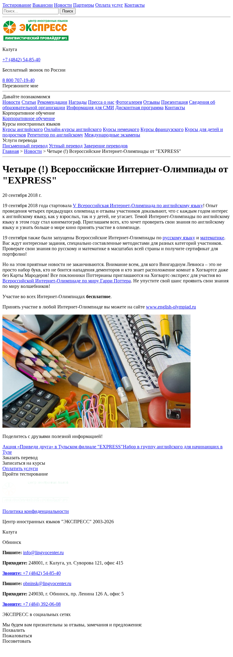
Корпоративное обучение (28, 118)
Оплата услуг (109, 5)
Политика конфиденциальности (35, 511)
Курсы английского (22, 129)
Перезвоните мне (20, 85)
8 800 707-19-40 (18, 80)
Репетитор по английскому (55, 134)
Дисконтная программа (139, 107)
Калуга (9, 49)
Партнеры (83, 5)
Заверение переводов (106, 145)
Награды (78, 102)
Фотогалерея (129, 102)
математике (212, 237)
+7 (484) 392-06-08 (31, 604)
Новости (63, 5)
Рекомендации (52, 102)
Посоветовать (16, 641)
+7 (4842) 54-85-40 (21, 59)
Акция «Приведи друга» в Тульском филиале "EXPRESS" (62, 446)
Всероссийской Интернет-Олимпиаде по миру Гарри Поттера (66, 280)
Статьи (29, 102)
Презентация (174, 102)
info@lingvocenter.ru (43, 552)
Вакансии (42, 5)
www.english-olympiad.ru (171, 306)
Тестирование (16, 5)
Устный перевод (66, 145)
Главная (10, 151)
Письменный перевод (25, 145)
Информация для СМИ (90, 107)
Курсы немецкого (121, 129)
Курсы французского (162, 129)
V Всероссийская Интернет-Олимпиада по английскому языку (138, 205)
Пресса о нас (101, 102)
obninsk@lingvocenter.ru (47, 583)
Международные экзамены (112, 134)
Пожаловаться (17, 635)
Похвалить (13, 630)
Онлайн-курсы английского (73, 129)
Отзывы (151, 102)
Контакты (134, 5)
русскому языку (179, 237)
